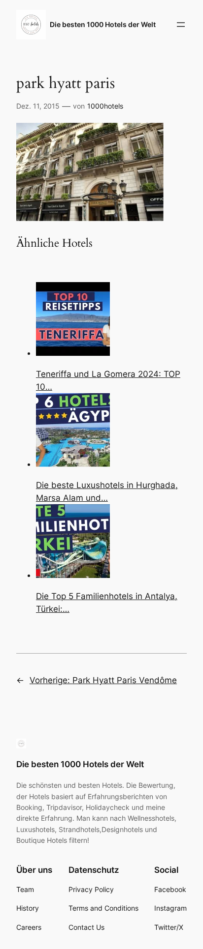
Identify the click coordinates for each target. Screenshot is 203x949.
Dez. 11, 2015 (38, 106)
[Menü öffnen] (181, 24)
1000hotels (105, 106)
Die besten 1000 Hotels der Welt (103, 24)
